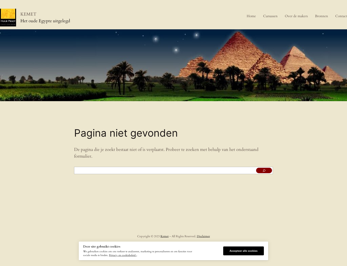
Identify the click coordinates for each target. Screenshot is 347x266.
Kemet (164, 236)
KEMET (28, 14)
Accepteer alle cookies (244, 251)
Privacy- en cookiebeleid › (123, 255)
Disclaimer (203, 236)
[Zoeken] (264, 170)
